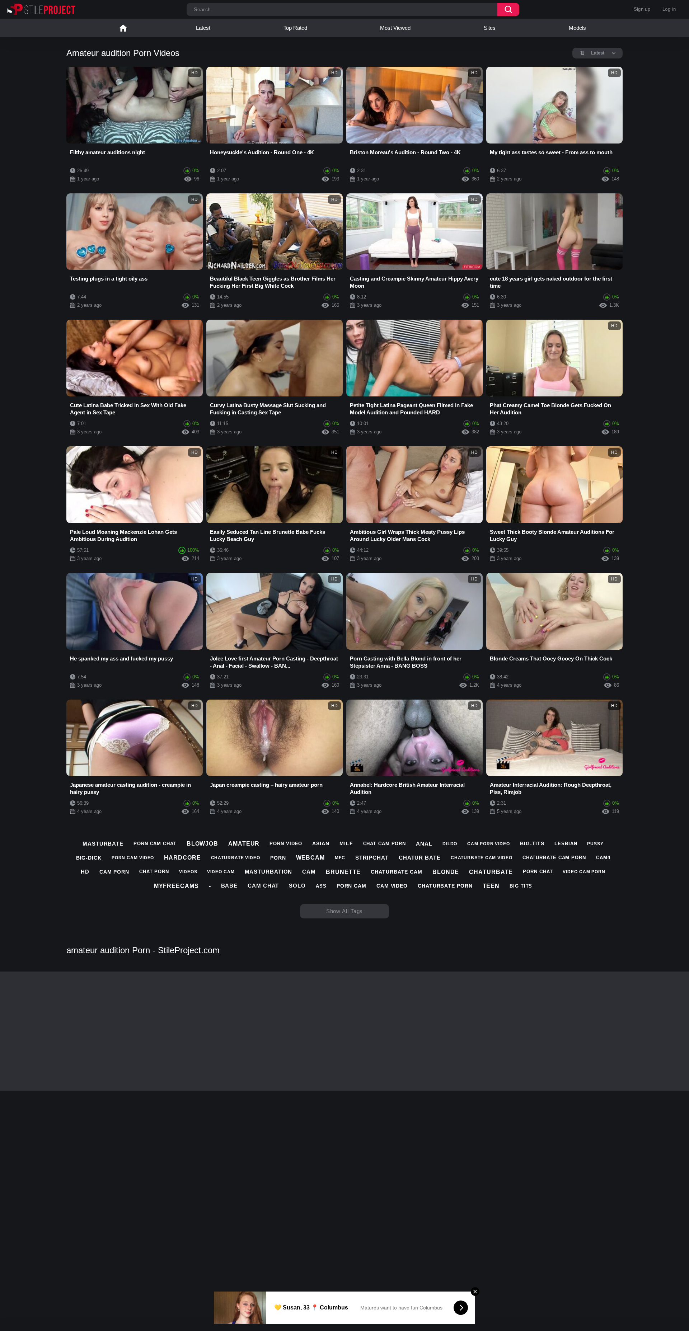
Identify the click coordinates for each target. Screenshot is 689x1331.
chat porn (154, 871)
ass (321, 886)
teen (491, 886)
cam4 (603, 857)
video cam (220, 871)
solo (297, 886)
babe (229, 886)
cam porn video (488, 843)
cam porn (114, 872)
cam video (392, 886)
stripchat (372, 858)
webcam (310, 858)
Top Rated (295, 28)
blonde (445, 872)
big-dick (89, 858)
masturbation (268, 872)
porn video (285, 843)
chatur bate (420, 858)
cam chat (263, 886)
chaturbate (491, 872)
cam (309, 872)
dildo (450, 843)
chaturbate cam (396, 872)
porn (278, 858)
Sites (490, 28)
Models (577, 28)
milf (346, 843)
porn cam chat (155, 843)
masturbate (103, 844)
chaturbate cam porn (554, 857)
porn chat (538, 871)
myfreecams (176, 886)
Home (123, 28)
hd (85, 872)
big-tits (532, 843)
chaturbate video (235, 857)
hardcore (182, 858)
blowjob (202, 844)
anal (424, 844)
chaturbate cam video (481, 857)
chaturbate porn (445, 886)
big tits (521, 886)
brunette (343, 872)
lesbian (565, 843)
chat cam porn (384, 843)
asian (320, 843)
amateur (243, 844)
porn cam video (133, 857)
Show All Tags (344, 911)
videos (188, 871)
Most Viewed (395, 28)
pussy (595, 843)
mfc (340, 857)
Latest (203, 28)
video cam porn (584, 871)
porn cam (351, 886)
